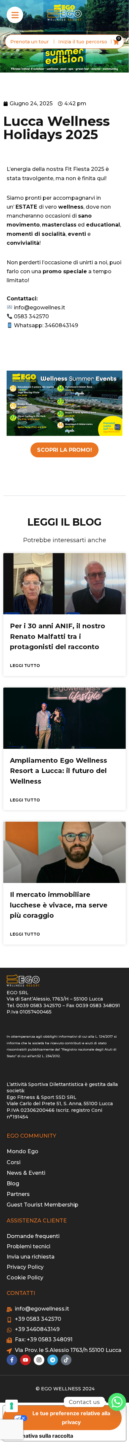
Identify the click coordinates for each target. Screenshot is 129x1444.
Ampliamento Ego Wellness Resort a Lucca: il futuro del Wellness (58, 770)
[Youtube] (25, 1360)
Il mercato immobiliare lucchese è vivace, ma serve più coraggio (59, 905)
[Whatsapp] (117, 1402)
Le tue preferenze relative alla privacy (71, 1417)
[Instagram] (39, 1360)
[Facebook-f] (12, 1360)
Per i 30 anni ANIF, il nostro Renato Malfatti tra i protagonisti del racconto (57, 636)
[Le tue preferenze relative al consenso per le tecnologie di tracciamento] (11, 1406)
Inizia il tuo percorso (82, 42)
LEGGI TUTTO (25, 665)
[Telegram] (52, 1360)
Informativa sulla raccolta (40, 1435)
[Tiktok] (66, 1360)
